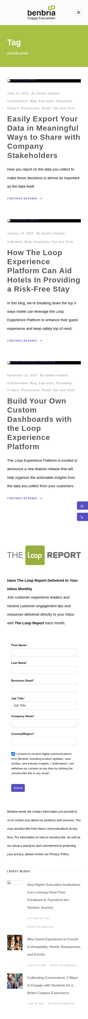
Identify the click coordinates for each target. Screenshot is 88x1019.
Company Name (22, 716)
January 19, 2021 (20, 233)
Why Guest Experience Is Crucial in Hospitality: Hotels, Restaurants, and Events (54, 947)
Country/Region (22, 733)
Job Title (18, 698)
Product (13, 108)
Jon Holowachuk (41, 927)
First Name (19, 645)
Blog (33, 101)
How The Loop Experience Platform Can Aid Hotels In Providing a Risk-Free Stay (43, 270)
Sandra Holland (48, 93)
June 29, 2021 (18, 93)
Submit (18, 788)
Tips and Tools (64, 108)
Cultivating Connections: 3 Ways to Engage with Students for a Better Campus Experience (52, 985)
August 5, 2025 (36, 965)
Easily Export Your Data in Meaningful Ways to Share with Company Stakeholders (43, 137)
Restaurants (30, 108)
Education (46, 101)
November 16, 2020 (22, 375)
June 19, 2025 (35, 1003)
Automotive (19, 101)
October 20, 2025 (38, 918)
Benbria (16, 241)
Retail (46, 108)
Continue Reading (22, 198)
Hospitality (64, 101)
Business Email (22, 680)
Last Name (19, 662)
